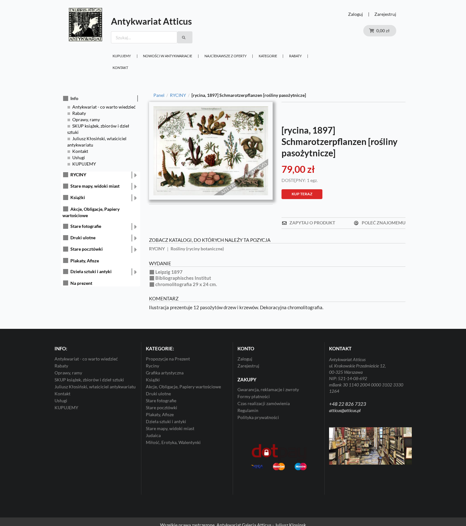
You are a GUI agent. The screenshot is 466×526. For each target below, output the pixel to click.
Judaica (153, 435)
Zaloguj (355, 14)
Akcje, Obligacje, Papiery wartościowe (183, 386)
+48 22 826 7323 (347, 404)
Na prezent (81, 283)
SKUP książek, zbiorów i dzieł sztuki (89, 379)
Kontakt (120, 68)
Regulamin (247, 410)
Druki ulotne (82, 237)
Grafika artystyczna (165, 372)
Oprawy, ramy (86, 119)
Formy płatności (253, 396)
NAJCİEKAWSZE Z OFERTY (225, 56)
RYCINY (78, 174)
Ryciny (152, 365)
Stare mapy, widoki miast (95, 186)
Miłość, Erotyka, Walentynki (173, 442)
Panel (159, 95)
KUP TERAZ (302, 193)
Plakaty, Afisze (84, 260)
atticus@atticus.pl (344, 410)
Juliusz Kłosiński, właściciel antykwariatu (95, 386)
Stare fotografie (85, 226)
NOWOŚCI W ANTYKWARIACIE (167, 56)
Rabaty (295, 56)
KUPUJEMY (122, 56)
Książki (77, 197)
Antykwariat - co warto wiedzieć (104, 107)
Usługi (78, 157)
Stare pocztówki (86, 249)
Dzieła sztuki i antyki (91, 271)
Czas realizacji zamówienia (263, 403)
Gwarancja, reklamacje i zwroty (268, 389)
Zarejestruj (385, 14)
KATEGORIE (268, 56)
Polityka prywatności (258, 417)
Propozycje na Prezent (168, 358)
